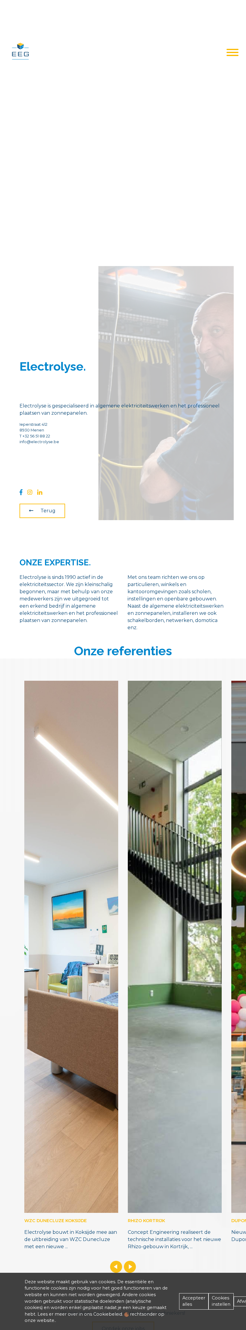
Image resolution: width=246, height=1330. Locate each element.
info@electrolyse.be (39, 442)
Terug (48, 511)
